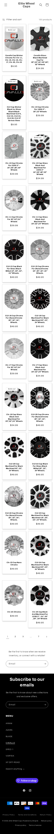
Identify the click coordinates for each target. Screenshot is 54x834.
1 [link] (7, 637)
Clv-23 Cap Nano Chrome (14, 563)
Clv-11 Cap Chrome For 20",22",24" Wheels (14, 219)
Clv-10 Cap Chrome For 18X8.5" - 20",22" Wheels (40, 109)
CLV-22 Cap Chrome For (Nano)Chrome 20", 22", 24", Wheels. (14, 516)
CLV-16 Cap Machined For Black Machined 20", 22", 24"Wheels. (40, 319)
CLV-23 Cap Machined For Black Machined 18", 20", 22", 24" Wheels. (40, 516)
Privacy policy (20, 825)
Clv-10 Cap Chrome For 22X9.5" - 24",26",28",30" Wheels (14, 166)
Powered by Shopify (30, 821)
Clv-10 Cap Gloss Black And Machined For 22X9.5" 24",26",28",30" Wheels (40, 168)
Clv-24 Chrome (14, 612)
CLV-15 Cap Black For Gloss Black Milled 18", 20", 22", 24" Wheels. (14, 269)
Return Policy (45, 815)
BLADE (9, 736)
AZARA (9, 730)
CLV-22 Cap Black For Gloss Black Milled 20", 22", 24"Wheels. (40, 467)
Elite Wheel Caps (15, 821)
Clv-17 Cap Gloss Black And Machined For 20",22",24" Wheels (40, 368)
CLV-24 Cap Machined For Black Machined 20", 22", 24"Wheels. (40, 565)
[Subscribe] (45, 663)
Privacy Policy (9, 815)
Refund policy (46, 821)
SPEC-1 (10, 749)
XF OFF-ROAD (13, 762)
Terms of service (35, 825)
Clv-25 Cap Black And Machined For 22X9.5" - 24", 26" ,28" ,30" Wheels (40, 615)
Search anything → (15, 769)
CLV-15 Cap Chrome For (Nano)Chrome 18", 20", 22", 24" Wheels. (40, 269)
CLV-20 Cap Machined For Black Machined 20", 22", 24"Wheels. (14, 467)
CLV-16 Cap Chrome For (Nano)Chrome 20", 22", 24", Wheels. (14, 319)
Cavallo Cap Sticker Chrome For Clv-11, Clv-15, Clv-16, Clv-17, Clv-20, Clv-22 (14, 58)
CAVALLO (10, 743)
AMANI (9, 723)
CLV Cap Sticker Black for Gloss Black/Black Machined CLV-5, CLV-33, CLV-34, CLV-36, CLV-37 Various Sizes (14, 114)
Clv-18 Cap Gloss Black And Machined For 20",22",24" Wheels (14, 417)
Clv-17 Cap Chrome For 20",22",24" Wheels (14, 367)
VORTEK (10, 756)
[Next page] (46, 637)
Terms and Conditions (27, 815)
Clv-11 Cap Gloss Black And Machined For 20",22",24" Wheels (40, 220)
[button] (6, 5)
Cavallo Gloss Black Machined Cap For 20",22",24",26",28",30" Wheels (40, 59)
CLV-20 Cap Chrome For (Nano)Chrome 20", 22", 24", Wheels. (40, 417)
